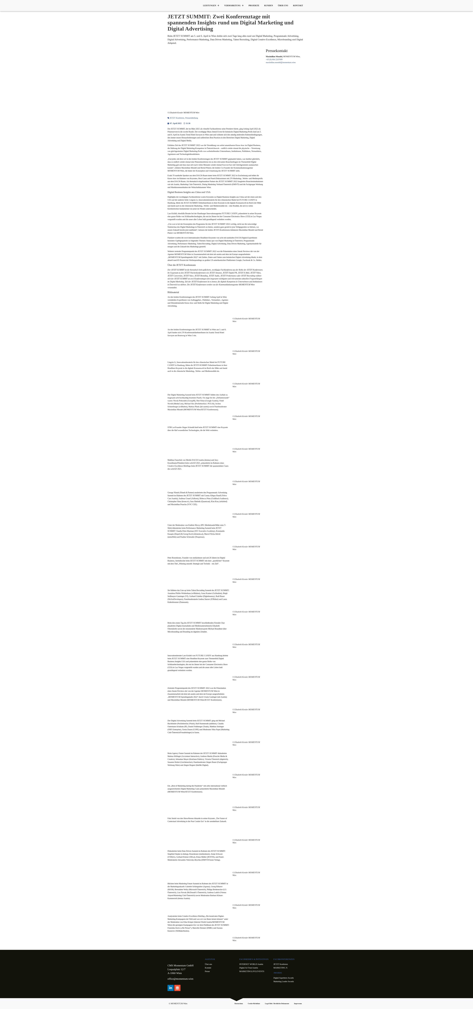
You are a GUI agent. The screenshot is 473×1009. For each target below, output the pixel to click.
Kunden (268, 5)
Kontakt (298, 5)
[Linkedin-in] (171, 988)
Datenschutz (239, 1003)
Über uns (283, 5)
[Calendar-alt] (177, 988)
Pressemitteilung (191, 118)
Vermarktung (232, 5)
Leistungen (209, 5)
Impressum (298, 1003)
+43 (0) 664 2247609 (274, 59)
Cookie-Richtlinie (254, 1003)
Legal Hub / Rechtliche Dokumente (277, 1003)
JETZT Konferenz (177, 118)
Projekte (254, 5)
